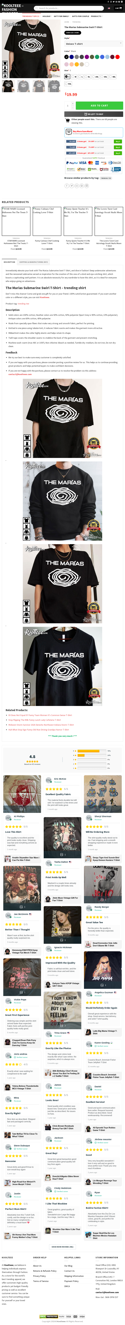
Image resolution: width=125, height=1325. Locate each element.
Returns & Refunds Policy (44, 1270)
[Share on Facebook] (67, 186)
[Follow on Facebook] (108, 2)
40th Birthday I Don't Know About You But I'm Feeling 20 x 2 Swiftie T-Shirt (65, 1073)
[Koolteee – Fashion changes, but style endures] (14, 8)
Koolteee (44, 297)
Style (67, 38)
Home (66, 22)
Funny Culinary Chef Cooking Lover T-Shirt (47, 242)
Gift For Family (61, 16)
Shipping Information (74, 1276)
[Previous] (6, 49)
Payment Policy (71, 1281)
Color (67, 51)
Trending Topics (30, 16)
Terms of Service (40, 1281)
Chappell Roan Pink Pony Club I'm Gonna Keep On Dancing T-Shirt (24, 1042)
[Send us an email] (116, 2)
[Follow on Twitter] (114, 2)
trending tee (106, 178)
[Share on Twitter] (71, 186)
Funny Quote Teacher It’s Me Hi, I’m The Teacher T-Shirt (78, 242)
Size (66, 70)
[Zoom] (5, 75)
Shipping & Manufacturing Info (33, 262)
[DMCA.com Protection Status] (48, 1317)
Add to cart (99, 105)
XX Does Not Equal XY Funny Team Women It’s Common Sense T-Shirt (40, 715)
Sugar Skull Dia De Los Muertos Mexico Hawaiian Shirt (104, 1235)
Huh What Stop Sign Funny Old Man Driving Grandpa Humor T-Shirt (38, 729)
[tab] (9, 262)
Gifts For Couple (80, 16)
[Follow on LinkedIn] (122, 2)
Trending (76, 22)
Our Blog (68, 1265)
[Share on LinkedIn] (86, 186)
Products (96, 16)
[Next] (56, 49)
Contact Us (69, 1270)
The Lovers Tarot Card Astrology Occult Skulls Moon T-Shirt (108, 243)
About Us (37, 1265)
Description (9, 262)
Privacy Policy (39, 1276)
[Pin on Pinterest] (81, 186)
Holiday (46, 16)
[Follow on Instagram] (111, 2)
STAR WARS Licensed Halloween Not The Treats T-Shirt (16, 243)
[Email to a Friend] (76, 186)
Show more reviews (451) (62, 1247)
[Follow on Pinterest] (119, 2)
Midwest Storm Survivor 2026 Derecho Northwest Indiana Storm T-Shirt (41, 724)
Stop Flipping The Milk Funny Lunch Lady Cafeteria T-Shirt (34, 720)
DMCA (67, 1286)
